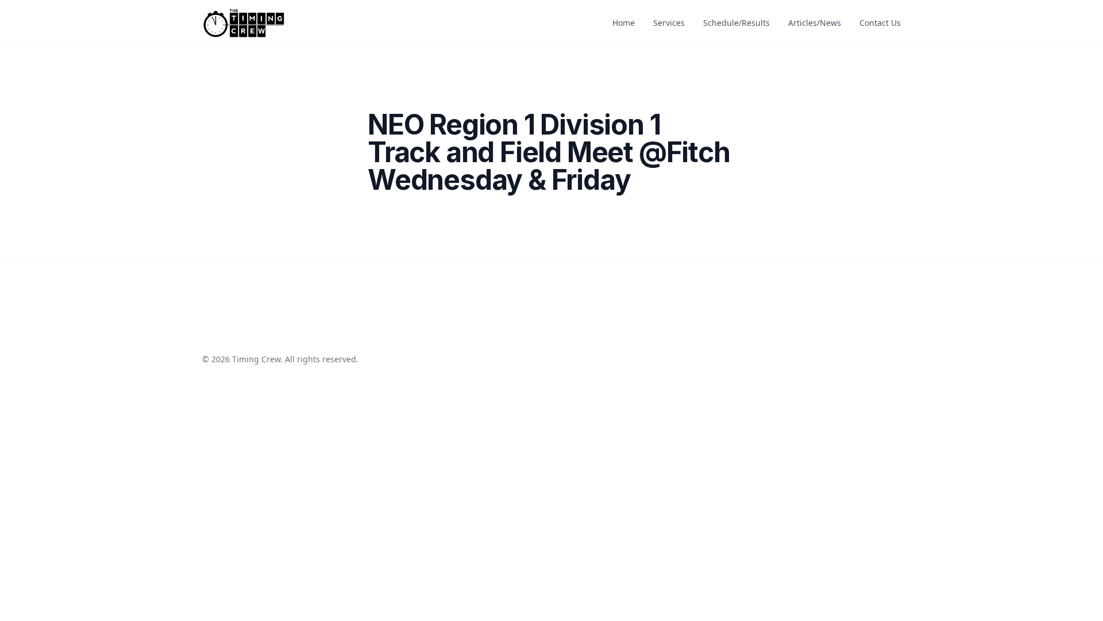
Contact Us (880, 22)
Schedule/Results (736, 22)
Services (669, 22)
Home (623, 22)
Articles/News (814, 22)
